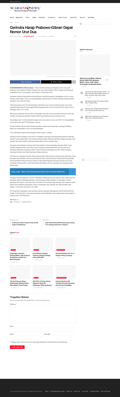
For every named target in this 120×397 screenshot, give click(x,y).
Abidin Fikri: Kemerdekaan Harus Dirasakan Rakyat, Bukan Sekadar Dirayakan (96, 117)
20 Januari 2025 (15, 287)
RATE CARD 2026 (105, 391)
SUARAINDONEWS (29, 36)
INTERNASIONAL (61, 277)
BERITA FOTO (60, 250)
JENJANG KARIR (94, 391)
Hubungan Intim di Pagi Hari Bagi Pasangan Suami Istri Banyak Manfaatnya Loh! (96, 109)
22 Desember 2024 (38, 287)
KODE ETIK (77, 391)
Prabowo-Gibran (26, 202)
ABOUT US (69, 391)
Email (12, 334)
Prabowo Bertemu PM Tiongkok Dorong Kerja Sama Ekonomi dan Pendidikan (65, 283)
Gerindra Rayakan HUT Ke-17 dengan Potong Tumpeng (65, 254)
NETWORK (91, 17)
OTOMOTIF (41, 17)
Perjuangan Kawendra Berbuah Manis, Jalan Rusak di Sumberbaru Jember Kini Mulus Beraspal (20, 256)
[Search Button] (109, 17)
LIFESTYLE (73, 17)
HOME (12, 17)
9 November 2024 (60, 287)
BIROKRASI (19, 17)
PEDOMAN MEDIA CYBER (57, 391)
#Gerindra (17, 202)
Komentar (13, 304)
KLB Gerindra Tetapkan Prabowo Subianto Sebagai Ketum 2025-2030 (41, 255)
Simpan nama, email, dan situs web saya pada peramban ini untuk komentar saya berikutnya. (40, 342)
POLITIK (17, 22)
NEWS (27, 17)
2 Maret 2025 (14, 261)
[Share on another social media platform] (74, 82)
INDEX (47, 391)
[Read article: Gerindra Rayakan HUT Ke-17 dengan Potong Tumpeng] (66, 244)
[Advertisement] (43, 210)
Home (11, 22)
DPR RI (13, 250)
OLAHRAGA (51, 17)
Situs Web (47, 334)
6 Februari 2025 (60, 258)
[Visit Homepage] (25, 9)
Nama (12, 326)
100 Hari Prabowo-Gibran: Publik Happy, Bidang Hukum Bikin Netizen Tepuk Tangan (19, 283)
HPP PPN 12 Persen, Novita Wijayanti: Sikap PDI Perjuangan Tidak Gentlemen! (42, 283)
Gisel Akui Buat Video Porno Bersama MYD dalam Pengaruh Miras (96, 102)
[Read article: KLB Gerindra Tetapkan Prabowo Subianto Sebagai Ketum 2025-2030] (43, 244)
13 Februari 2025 (38, 260)
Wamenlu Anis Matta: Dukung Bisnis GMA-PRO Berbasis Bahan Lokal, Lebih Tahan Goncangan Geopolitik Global (90, 81)
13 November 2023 (42, 36)
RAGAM (82, 17)
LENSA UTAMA (62, 17)
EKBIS (34, 17)
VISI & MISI (85, 391)
